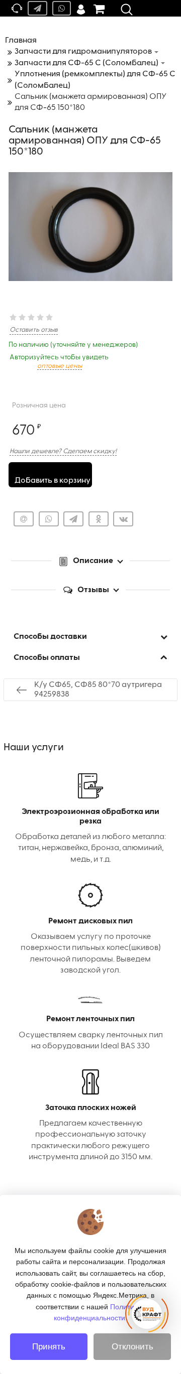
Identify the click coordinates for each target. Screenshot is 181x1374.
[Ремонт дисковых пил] (90, 929)
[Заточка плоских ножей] (90, 1116)
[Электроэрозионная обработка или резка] (90, 819)
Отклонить (132, 1346)
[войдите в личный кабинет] (81, 8)
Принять (48, 1346)
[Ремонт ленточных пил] (90, 1023)
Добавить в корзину (52, 481)
